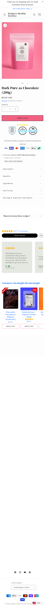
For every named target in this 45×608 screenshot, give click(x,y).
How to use (8, 190)
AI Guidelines (10, 497)
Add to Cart (10, 326)
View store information (13, 161)
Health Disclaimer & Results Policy (19, 560)
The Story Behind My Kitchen (16, 408)
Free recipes (10, 403)
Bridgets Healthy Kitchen (18, 604)
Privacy (7, 481)
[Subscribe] (37, 351)
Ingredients (8, 183)
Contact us (9, 398)
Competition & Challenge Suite (17, 492)
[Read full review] (17, 257)
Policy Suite (9, 445)
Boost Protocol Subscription (16, 466)
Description (8, 169)
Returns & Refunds (12, 456)
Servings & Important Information (17, 198)
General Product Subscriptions (17, 471)
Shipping (4, 100)
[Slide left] (17, 83)
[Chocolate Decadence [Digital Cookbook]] (10, 299)
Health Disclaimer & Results (16, 476)
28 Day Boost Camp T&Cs (15, 461)
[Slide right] (27, 83)
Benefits (6, 176)
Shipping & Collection (13, 450)
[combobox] (41, 236)
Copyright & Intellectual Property (18, 487)
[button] (4, 14)
